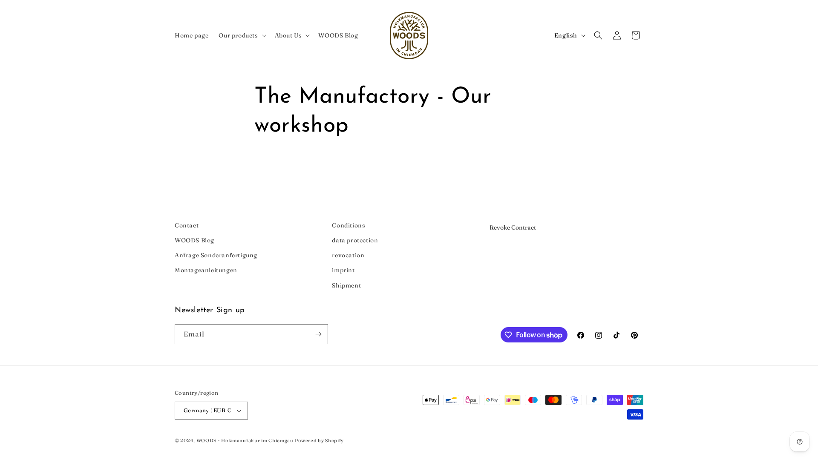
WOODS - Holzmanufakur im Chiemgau (245, 440)
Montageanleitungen (206, 270)
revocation (348, 255)
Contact (187, 225)
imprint (343, 270)
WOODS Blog (194, 240)
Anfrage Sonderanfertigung (216, 255)
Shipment (346, 285)
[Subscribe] (318, 334)
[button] (241, 35)
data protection (355, 240)
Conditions (348, 225)
